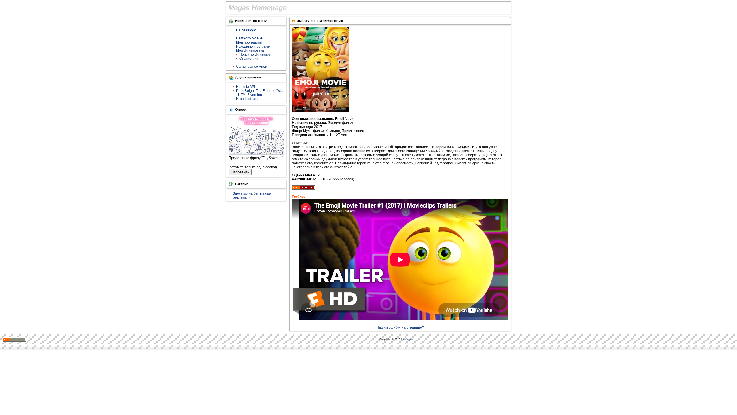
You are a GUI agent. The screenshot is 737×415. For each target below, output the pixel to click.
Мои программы (249, 42)
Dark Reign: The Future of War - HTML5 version (260, 93)
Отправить (240, 172)
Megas (409, 339)
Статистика (248, 58)
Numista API (245, 87)
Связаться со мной (251, 67)
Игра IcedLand (247, 99)
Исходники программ (253, 46)
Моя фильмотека (250, 50)
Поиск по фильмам (254, 54)
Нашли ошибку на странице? (400, 327)
